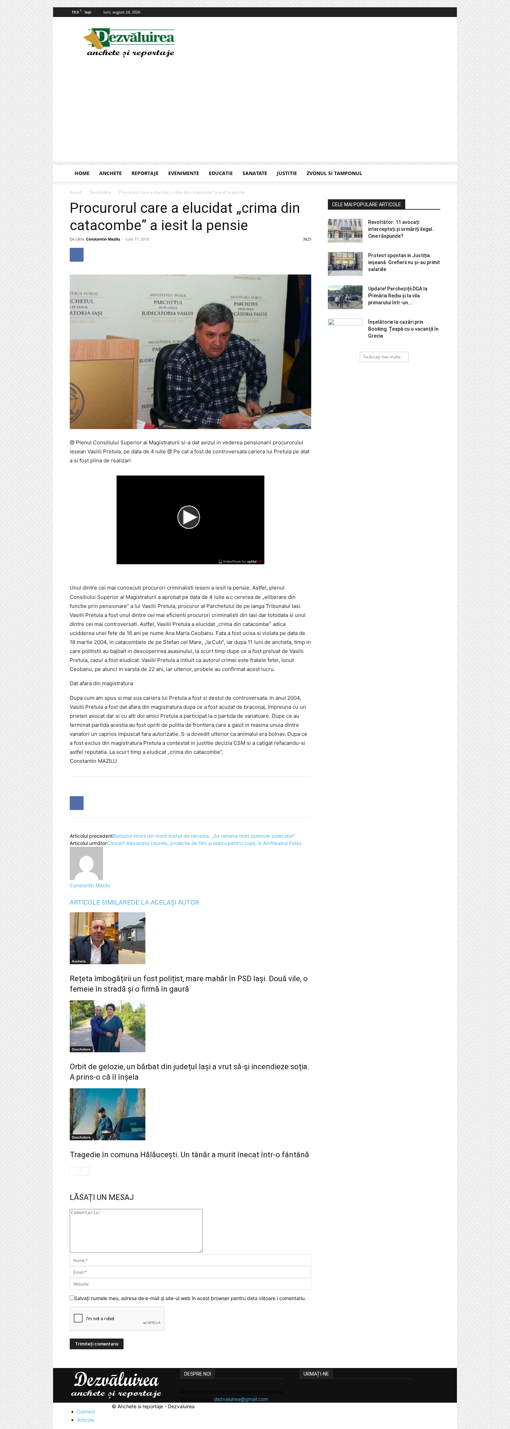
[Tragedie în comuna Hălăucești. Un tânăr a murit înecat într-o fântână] (190, 1114)
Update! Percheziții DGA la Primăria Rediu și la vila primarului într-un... (397, 295)
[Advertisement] (255, 113)
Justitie (287, 173)
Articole (85, 1420)
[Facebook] (435, 12)
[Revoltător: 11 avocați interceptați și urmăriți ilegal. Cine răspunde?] (345, 231)
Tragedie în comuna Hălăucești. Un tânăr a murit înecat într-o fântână (189, 1154)
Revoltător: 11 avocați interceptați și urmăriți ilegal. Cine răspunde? (401, 229)
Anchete (110, 173)
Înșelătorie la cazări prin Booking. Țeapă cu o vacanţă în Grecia (403, 329)
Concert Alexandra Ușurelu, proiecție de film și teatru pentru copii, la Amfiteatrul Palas (204, 843)
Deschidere (100, 192)
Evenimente (183, 173)
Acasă (76, 192)
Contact (86, 1411)
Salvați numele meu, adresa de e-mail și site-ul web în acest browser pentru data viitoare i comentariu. (190, 1298)
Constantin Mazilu (103, 239)
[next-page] (85, 1171)
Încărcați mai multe (382, 357)
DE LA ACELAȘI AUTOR (165, 902)
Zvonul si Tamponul (334, 173)
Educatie (221, 173)
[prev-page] (74, 1171)
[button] (432, 174)
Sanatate (255, 173)
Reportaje (145, 173)
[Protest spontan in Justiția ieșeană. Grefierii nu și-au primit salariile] (345, 264)
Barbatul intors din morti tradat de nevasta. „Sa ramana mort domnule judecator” (204, 836)
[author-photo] (86, 878)
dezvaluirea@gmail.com (241, 1399)
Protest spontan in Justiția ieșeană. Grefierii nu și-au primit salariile (404, 262)
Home (82, 173)
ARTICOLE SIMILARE (100, 902)
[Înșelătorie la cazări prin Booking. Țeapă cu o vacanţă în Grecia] (345, 331)
